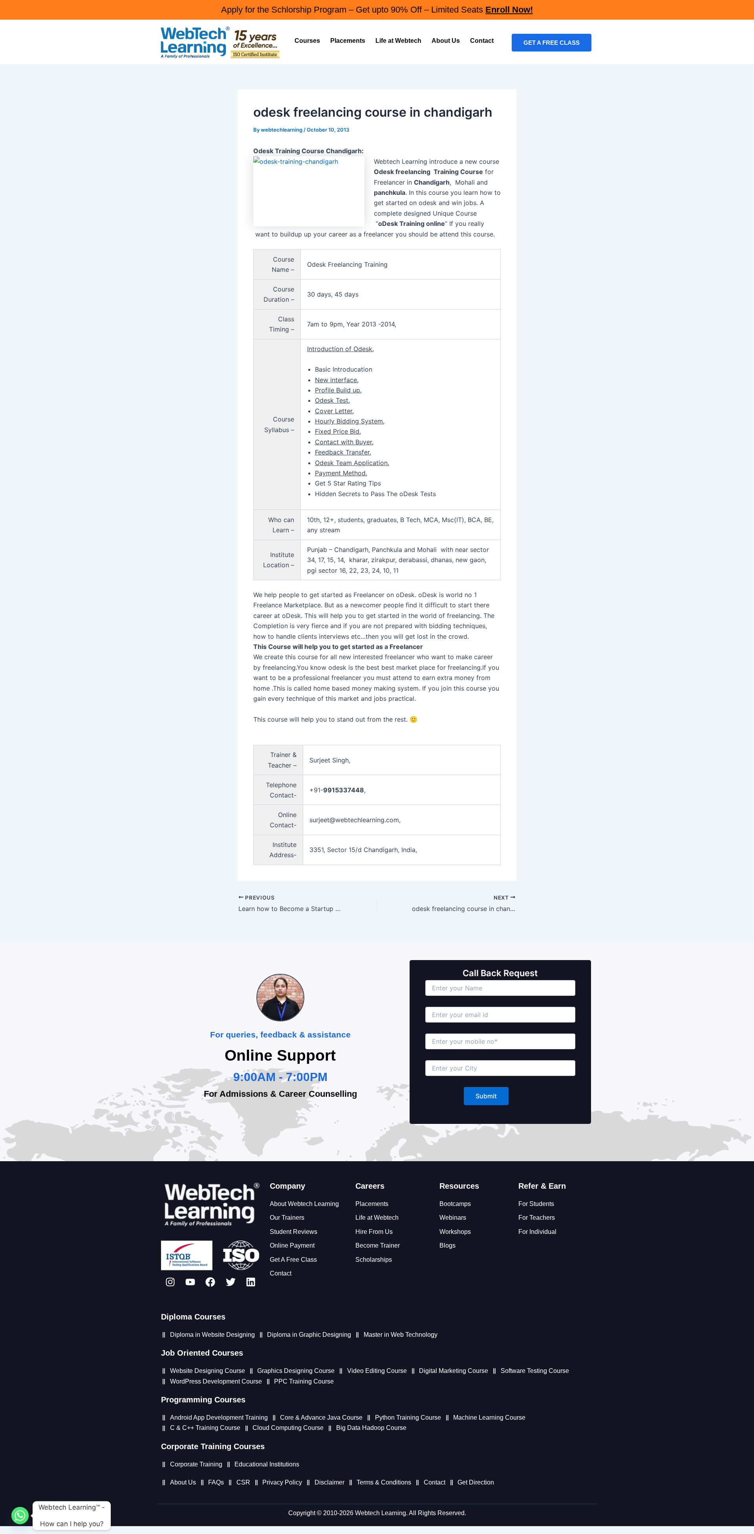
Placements (347, 40)
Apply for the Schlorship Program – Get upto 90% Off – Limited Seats (377, 10)
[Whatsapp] (20, 1515)
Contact (482, 40)
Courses (307, 40)
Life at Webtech (398, 40)
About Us (446, 40)
